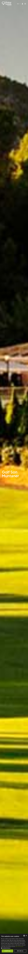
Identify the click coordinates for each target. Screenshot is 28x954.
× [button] (26, 935)
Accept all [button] (7, 951)
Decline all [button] (20, 951)
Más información (19, 946)
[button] (14, 948)
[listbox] (24, 935)
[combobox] (19, 3)
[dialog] (14, 944)
